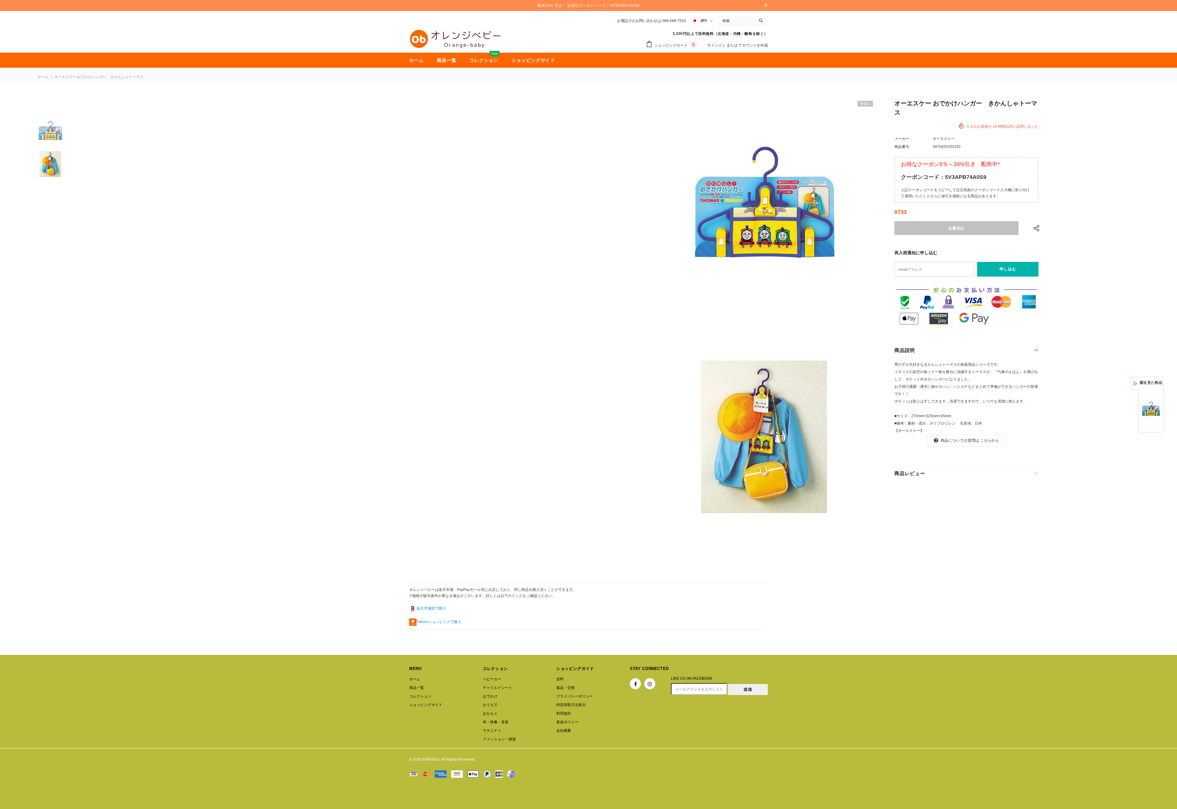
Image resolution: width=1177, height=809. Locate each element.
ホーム (42, 77)
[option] (764, 210)
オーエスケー (944, 139)
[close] (766, 5)
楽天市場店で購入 (431, 608)
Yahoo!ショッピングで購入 (439, 622)
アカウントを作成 (753, 45)
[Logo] (455, 39)
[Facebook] (635, 683)
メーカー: (902, 139)
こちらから (989, 440)
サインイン (716, 45)
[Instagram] (649, 683)
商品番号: (902, 147)
